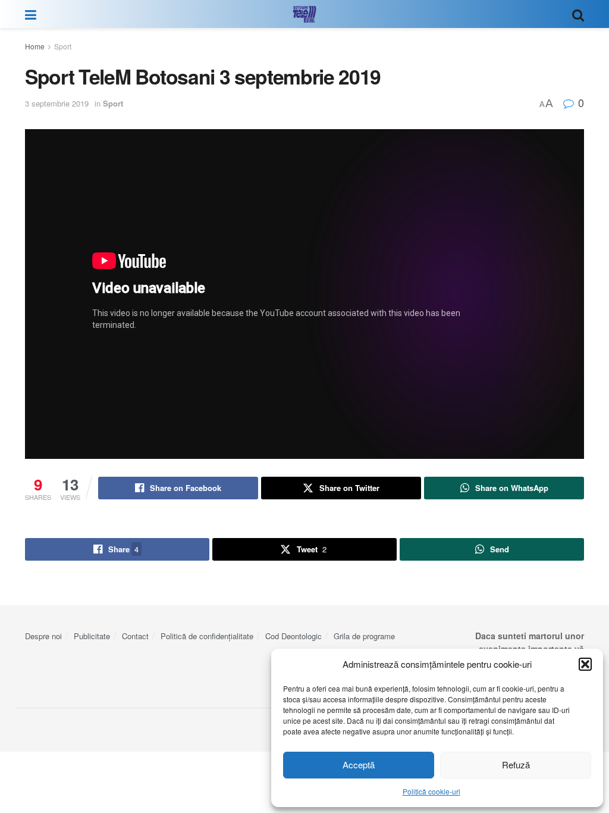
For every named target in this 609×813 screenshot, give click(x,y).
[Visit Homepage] (304, 14)
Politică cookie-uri (431, 791)
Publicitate (92, 636)
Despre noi (43, 636)
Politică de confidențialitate (207, 636)
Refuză (516, 764)
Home (35, 46)
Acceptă (359, 764)
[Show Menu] (30, 14)
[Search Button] (578, 14)
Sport (62, 46)
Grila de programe (364, 636)
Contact (135, 636)
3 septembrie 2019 (57, 103)
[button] (585, 664)
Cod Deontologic (293, 636)
